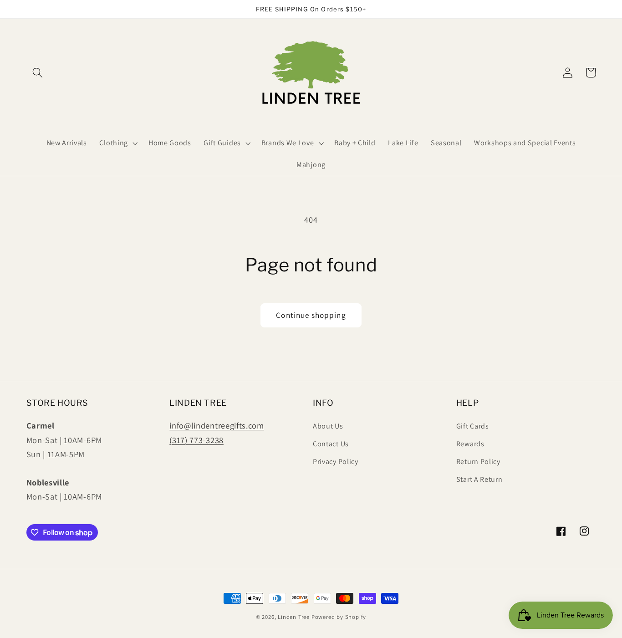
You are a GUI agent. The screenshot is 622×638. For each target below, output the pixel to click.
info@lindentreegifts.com (216, 425)
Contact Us (331, 444)
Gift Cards (472, 426)
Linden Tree (294, 617)
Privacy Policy (335, 461)
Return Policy (478, 461)
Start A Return (479, 479)
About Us (328, 426)
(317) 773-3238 (196, 439)
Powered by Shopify (339, 617)
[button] (38, 72)
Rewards (470, 444)
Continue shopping (311, 315)
